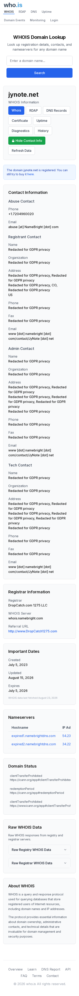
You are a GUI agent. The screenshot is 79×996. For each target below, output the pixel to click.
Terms (37, 976)
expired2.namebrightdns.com (34, 744)
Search (39, 73)
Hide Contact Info (29, 141)
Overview (15, 969)
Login (54, 20)
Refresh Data (21, 151)
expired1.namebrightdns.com (34, 736)
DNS (34, 11)
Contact (53, 976)
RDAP (22, 11)
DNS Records (56, 110)
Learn (32, 969)
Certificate (20, 121)
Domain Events (14, 20)
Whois (16, 110)
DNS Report (50, 969)
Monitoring (37, 20)
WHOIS (9, 11)
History (43, 131)
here (30, 174)
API (68, 969)
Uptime (47, 11)
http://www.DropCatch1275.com (32, 631)
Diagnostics (20, 131)
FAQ (24, 976)
